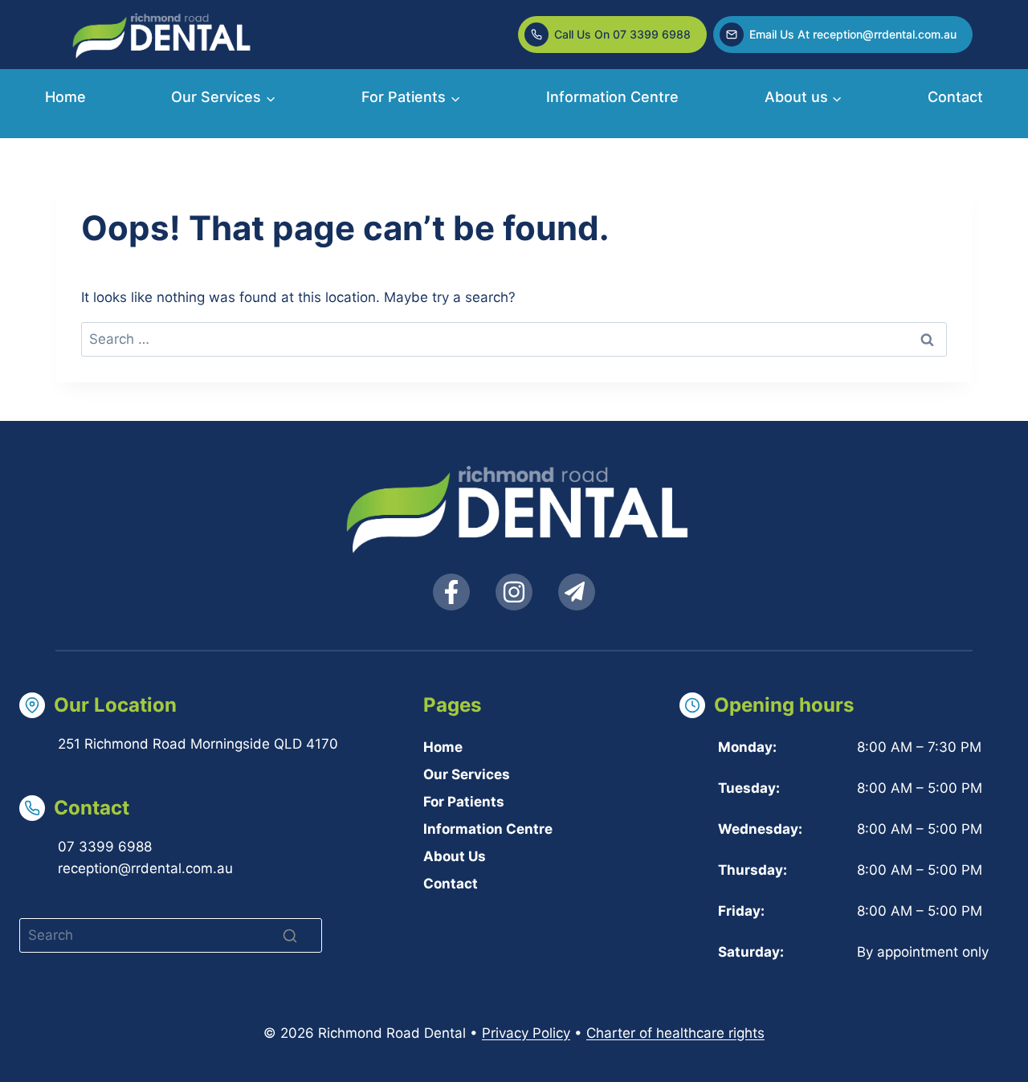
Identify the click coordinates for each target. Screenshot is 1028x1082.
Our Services (466, 774)
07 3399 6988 (105, 847)
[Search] (290, 935)
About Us (454, 856)
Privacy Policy (526, 1033)
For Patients (463, 802)
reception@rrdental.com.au (145, 868)
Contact (955, 96)
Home (65, 96)
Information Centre (612, 96)
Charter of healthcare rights (675, 1033)
